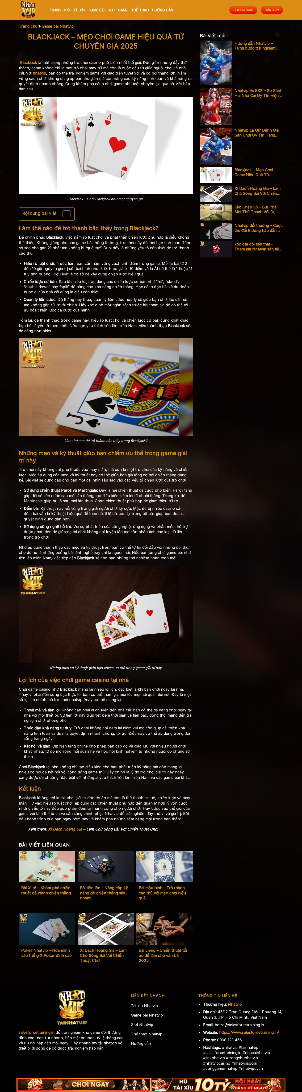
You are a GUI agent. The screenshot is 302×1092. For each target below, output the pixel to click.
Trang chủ (28, 26)
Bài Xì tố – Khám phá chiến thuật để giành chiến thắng (46, 890)
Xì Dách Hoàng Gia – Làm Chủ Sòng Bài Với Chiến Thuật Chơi (103, 955)
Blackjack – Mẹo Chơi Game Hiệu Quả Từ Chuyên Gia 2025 (254, 172)
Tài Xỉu (79, 10)
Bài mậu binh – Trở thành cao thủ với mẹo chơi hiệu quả (162, 892)
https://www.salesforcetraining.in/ (249, 1032)
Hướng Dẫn (162, 10)
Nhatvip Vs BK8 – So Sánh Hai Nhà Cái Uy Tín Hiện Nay (258, 93)
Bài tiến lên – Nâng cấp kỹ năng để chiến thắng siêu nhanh (104, 892)
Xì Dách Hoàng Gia (65, 829)
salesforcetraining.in (37, 1032)
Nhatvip (235, 1004)
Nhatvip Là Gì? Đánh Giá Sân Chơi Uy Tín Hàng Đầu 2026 (257, 133)
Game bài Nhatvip (58, 26)
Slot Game (118, 10)
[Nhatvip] (30, 10)
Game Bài (97, 10)
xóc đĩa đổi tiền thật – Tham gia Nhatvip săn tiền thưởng (258, 247)
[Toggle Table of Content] (64, 214)
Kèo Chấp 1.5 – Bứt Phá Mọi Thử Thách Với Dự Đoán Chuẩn (256, 210)
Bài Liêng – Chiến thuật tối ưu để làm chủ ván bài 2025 (163, 955)
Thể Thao (140, 10)
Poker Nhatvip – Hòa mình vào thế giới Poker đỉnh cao (46, 953)
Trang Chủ (60, 10)
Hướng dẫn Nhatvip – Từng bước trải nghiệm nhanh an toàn (255, 46)
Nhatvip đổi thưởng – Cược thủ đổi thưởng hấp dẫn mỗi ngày (259, 228)
